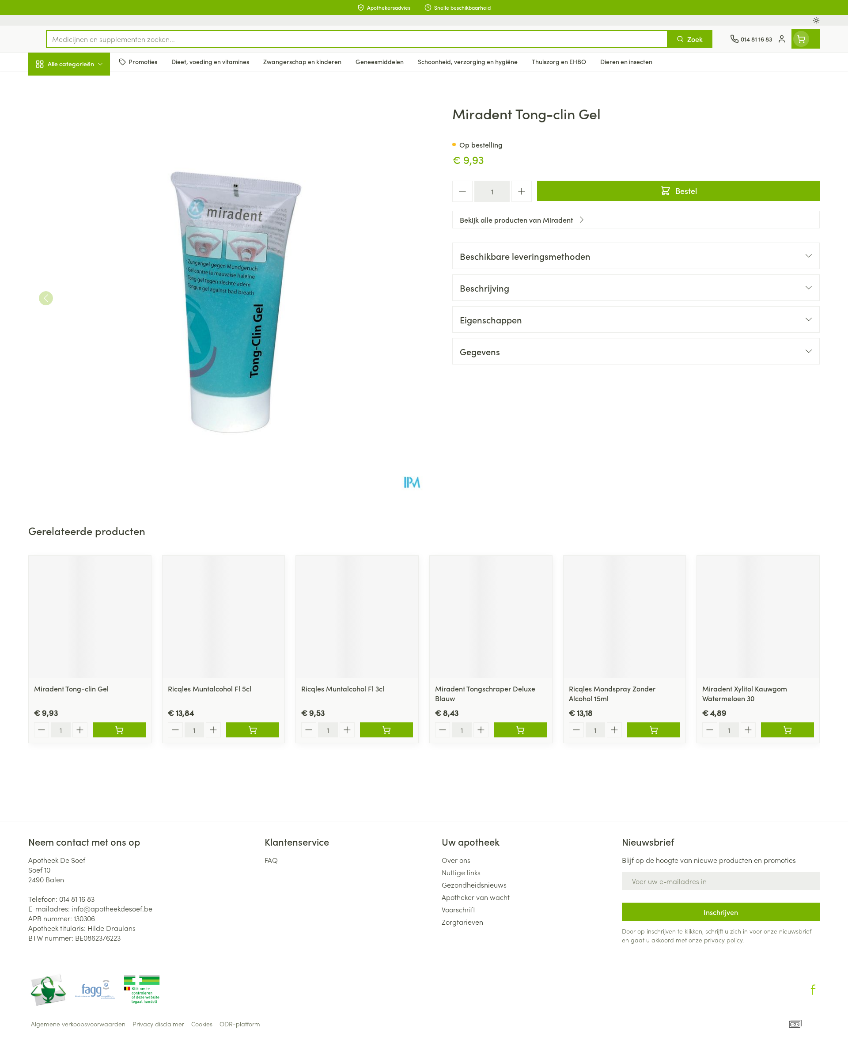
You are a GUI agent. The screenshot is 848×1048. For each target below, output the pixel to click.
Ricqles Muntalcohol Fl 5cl (209, 688)
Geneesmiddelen (84, 302)
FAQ (271, 860)
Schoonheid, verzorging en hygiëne (84, 112)
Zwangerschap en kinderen (84, 175)
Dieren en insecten (84, 278)
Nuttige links (461, 872)
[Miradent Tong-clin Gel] (90, 617)
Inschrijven (721, 912)
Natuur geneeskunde (84, 228)
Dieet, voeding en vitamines (84, 143)
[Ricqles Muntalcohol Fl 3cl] (357, 617)
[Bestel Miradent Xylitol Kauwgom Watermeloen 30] (787, 729)
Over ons (456, 860)
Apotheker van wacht (476, 897)
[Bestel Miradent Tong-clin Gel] (119, 729)
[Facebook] (813, 989)
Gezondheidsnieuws (474, 884)
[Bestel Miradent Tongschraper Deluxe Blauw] (520, 729)
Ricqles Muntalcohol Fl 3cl (342, 688)
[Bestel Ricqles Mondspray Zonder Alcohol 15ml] (653, 729)
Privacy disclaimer (158, 1023)
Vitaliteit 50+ (84, 203)
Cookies (201, 1023)
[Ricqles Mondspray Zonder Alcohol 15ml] (625, 617)
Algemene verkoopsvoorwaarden (78, 1023)
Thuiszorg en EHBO (84, 253)
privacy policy (723, 939)
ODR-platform (240, 1023)
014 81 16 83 (77, 899)
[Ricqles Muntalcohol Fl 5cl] (224, 617)
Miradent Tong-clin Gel (71, 688)
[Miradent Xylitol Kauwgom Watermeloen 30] (758, 617)
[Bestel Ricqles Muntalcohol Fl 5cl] (252, 729)
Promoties (51, 84)
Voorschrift (458, 909)
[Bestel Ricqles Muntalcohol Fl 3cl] (386, 729)
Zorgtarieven (462, 921)
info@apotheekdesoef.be (112, 908)
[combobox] (357, 39)
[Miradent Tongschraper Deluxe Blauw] (491, 617)
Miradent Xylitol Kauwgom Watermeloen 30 (744, 693)
